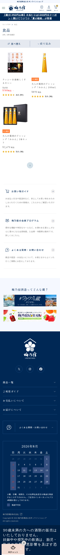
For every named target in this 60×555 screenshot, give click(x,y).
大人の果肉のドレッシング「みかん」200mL (44, 85)
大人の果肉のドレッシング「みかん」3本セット (14, 139)
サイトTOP (6, 24)
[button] (13, 549)
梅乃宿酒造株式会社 (11, 514)
